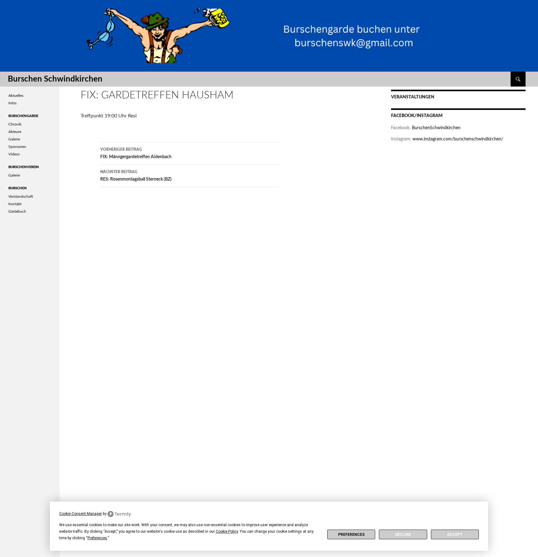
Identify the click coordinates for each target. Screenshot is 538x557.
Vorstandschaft (20, 196)
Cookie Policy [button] (227, 531)
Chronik (14, 124)
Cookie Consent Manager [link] (80, 514)
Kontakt (14, 204)
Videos (14, 154)
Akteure (14, 132)
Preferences (351, 534)
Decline (403, 534)
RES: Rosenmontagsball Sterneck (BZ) (136, 176)
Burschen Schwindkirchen (55, 79)
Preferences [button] (97, 538)
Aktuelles (15, 95)
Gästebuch (17, 211)
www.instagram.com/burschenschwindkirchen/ (458, 139)
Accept (455, 534)
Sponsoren (17, 147)
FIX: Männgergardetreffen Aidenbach (136, 153)
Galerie (14, 139)
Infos (12, 103)
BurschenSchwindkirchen (436, 128)
